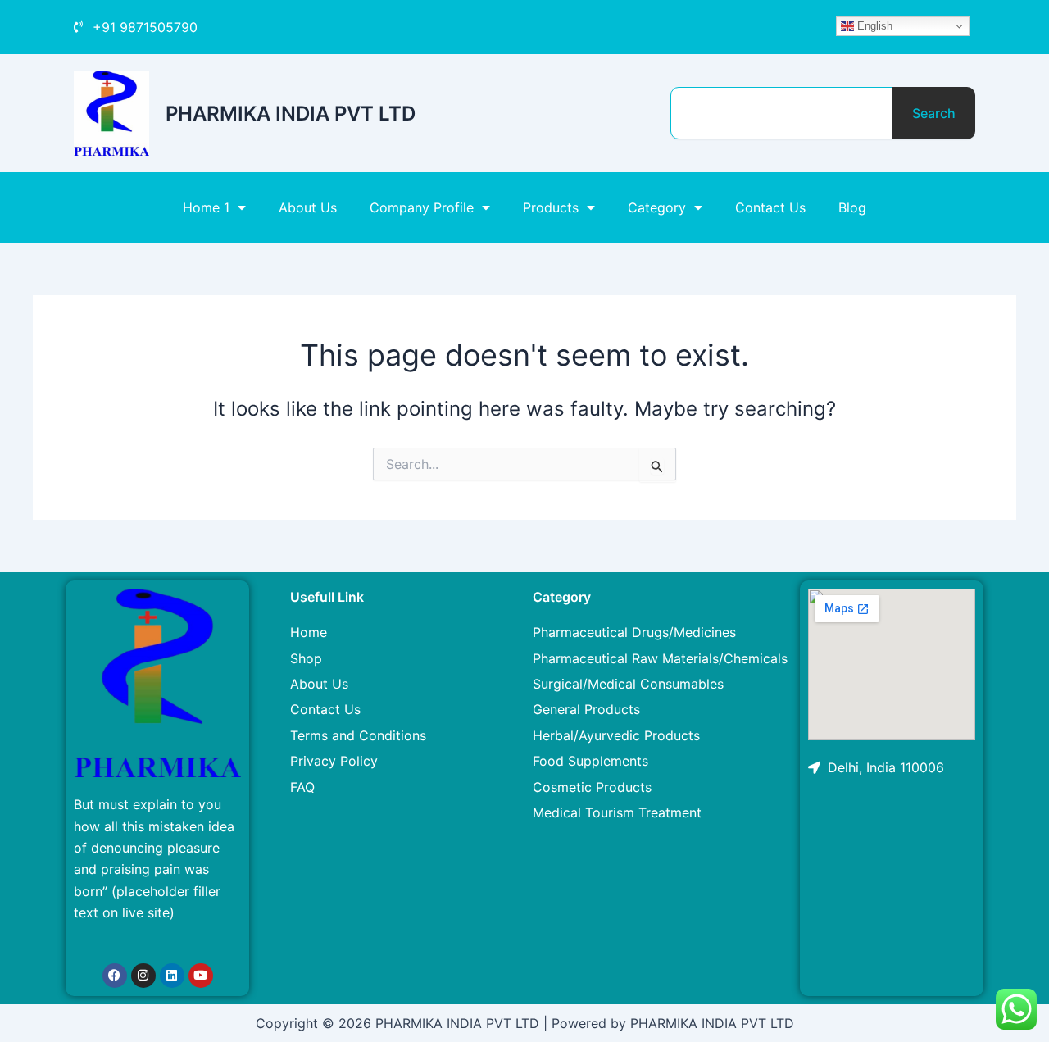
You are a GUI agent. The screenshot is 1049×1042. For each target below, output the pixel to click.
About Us (308, 207)
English (873, 26)
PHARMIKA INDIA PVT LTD (291, 113)
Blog (852, 207)
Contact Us (770, 207)
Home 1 (206, 207)
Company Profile (422, 207)
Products (551, 207)
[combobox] (781, 113)
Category (657, 207)
